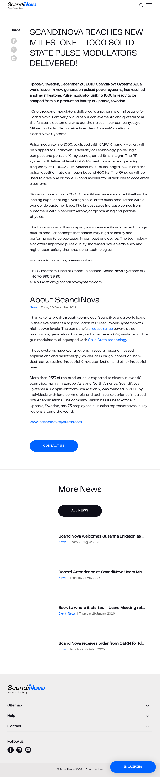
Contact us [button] (54, 446)
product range (100, 329)
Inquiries (133, 767)
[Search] (141, 5)
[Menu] (139, 15)
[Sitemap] (80, 706)
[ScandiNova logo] (22, 5)
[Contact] (80, 726)
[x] (14, 49)
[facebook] (14, 41)
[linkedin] (14, 58)
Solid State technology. (108, 340)
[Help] (80, 716)
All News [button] (80, 510)
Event (63, 614)
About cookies (94, 769)
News (34, 308)
